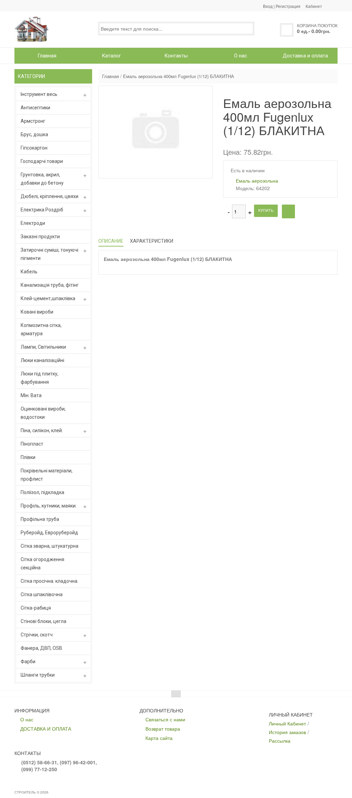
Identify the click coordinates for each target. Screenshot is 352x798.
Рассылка (279, 740)
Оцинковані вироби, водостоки (43, 413)
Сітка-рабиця (36, 608)
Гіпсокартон (34, 148)
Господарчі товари (42, 161)
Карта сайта (159, 737)
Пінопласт (32, 444)
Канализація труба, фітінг (50, 285)
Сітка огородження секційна (42, 563)
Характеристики (151, 241)
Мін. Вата (31, 395)
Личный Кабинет (287, 723)
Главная (110, 76)
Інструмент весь (39, 94)
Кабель (29, 271)
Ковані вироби (37, 312)
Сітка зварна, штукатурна (49, 546)
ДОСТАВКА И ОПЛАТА (45, 728)
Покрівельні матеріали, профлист (47, 475)
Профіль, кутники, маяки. (49, 506)
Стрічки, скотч (37, 634)
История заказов (287, 732)
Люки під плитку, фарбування (39, 378)
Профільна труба (40, 519)
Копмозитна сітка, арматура (41, 329)
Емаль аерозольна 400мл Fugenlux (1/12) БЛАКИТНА (178, 76)
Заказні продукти (40, 236)
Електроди (33, 223)
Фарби (28, 661)
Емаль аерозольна (257, 180)
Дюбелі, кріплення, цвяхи (49, 196)
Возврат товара (162, 728)
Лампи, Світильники (43, 347)
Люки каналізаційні (42, 360)
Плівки (28, 457)
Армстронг (33, 121)
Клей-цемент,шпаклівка (48, 298)
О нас (26, 719)
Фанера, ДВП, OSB (41, 648)
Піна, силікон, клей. (42, 430)
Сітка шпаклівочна (42, 594)
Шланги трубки (38, 675)
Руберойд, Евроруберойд (49, 532)
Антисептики (35, 107)
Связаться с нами (165, 719)
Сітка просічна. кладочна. (49, 581)
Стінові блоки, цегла (43, 621)
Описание (110, 241)
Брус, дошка (34, 134)
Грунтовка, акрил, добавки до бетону (42, 179)
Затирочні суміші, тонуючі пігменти (49, 254)
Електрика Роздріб (42, 209)
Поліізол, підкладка (42, 492)
